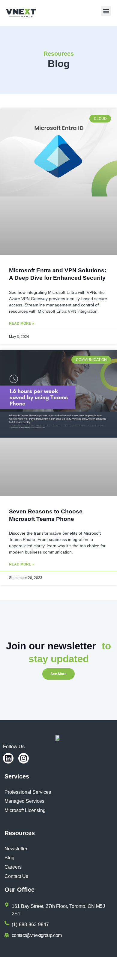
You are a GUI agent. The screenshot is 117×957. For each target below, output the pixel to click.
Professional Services (27, 792)
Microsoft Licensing (25, 810)
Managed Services (24, 801)
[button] (106, 11)
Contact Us (16, 876)
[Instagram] (23, 758)
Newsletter (15, 848)
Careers (13, 867)
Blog (9, 857)
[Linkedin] (8, 758)
